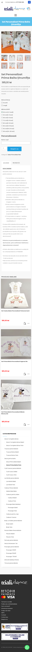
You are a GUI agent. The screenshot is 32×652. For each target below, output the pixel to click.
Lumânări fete (10, 485)
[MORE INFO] (28, 323)
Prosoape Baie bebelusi (13, 504)
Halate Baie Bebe (11, 491)
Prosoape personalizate (11, 547)
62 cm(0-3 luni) (8, 115)
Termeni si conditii (6, 602)
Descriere (6, 163)
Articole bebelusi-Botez (11, 560)
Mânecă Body (5, 100)
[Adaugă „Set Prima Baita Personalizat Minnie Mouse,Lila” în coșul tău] (25, 424)
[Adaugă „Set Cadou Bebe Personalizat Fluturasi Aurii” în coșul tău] (25, 323)
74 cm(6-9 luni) (8, 120)
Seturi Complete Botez (11, 439)
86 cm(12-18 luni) (8, 126)
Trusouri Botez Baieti (12, 452)
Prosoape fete (12, 511)
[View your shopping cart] (29, 8)
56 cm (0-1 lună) (8, 112)
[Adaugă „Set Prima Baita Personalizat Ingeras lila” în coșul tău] (25, 374)
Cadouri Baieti (12, 498)
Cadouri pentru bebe (12, 494)
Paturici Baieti (10, 534)
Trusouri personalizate (11, 449)
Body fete (9, 527)
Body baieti (9, 524)
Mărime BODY (5, 109)
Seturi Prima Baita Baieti (13, 462)
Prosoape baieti (13, 507)
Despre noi (4, 619)
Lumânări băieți (11, 481)
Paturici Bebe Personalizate (12, 530)
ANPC (3, 613)
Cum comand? (5, 606)
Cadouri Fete (12, 501)
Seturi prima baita (10, 458)
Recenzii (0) (16, 163)
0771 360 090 (20, 2)
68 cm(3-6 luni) (8, 117)
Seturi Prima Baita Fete (14, 154)
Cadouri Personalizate (11, 488)
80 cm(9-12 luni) (8, 123)
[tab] (6, 163)
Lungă (5, 105)
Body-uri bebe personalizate (13, 520)
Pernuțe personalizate (11, 540)
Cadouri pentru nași (12, 514)
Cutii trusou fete (11, 475)
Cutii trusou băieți (11, 471)
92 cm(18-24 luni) (8, 128)
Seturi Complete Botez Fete (14, 445)
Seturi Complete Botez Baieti (15, 442)
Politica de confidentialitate (9, 604)
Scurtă (5, 103)
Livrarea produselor (7, 608)
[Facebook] (29, 2)
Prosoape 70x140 (11, 556)
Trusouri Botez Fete (12, 455)
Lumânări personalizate (11, 478)
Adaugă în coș (14, 149)
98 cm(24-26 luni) (8, 131)
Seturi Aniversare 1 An (11, 543)
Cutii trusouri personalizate (12, 468)
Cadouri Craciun (11, 517)
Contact (3, 615)
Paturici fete (10, 537)
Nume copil (5, 140)
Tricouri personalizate (11, 563)
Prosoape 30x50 (11, 550)
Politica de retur (5, 610)
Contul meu (4, 617)
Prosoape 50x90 (11, 553)
